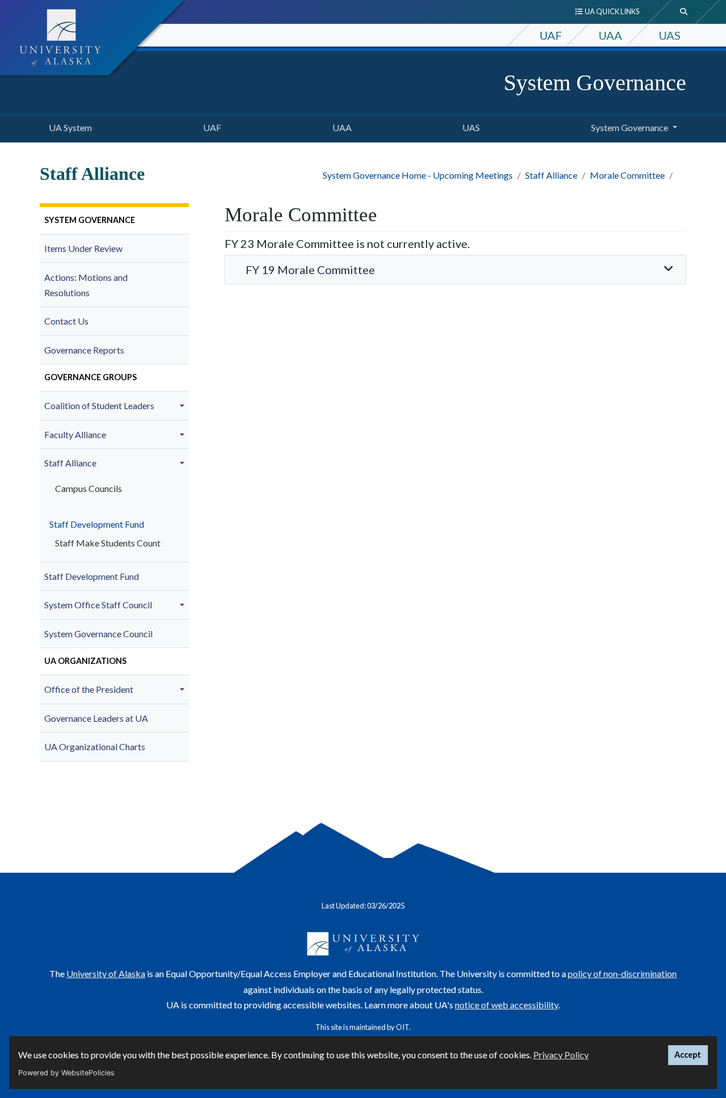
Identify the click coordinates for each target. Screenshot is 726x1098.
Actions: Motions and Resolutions (86, 285)
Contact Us (66, 320)
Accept (687, 1054)
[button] (184, 406)
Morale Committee (627, 175)
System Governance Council (98, 633)
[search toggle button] (684, 12)
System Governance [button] (629, 127)
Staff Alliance (551, 175)
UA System (68, 127)
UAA (610, 35)
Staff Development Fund (94, 524)
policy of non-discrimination (622, 973)
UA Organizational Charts (94, 746)
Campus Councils (88, 488)
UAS (670, 35)
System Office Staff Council (98, 604)
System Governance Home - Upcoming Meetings (418, 175)
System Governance (595, 82)
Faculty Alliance (75, 434)
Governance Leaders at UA (96, 718)
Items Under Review (83, 248)
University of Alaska (105, 973)
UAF (550, 35)
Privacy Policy (561, 1054)
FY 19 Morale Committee (310, 269)
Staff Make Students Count (108, 542)
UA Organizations (85, 661)
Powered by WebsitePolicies (66, 1072)
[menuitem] (114, 220)
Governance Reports (84, 349)
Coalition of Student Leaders (99, 405)
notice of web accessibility (506, 1004)
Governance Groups (90, 377)
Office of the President (88, 689)
